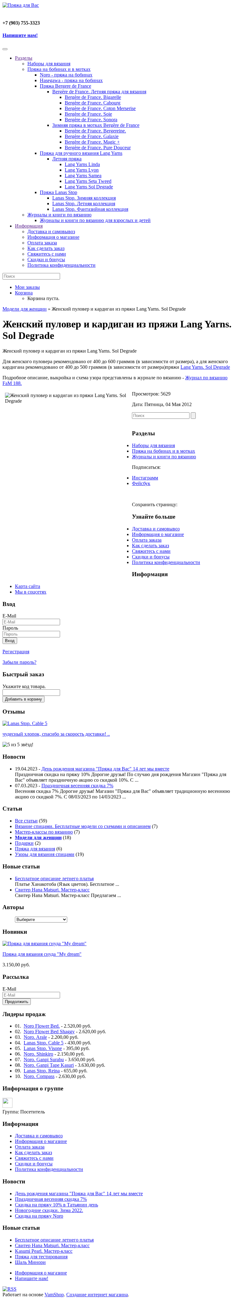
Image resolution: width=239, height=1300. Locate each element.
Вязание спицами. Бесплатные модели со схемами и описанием (83, 826)
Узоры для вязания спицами (44, 854)
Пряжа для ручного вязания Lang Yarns (81, 153)
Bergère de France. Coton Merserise (100, 108)
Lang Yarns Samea (83, 175)
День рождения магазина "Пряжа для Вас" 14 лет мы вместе (105, 768)
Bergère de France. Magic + (92, 142)
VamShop (54, 1294)
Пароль (10, 628)
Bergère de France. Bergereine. (95, 130)
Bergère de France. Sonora (91, 119)
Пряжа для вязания (35, 848)
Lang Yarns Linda (82, 164)
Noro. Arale (35, 1037)
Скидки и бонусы (46, 259)
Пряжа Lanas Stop (58, 192)
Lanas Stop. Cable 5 (43, 1042)
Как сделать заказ (45, 248)
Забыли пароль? (19, 662)
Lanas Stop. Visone (43, 1048)
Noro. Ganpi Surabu (44, 1059)
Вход (10, 640)
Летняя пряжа (67, 158)
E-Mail (9, 615)
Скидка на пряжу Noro (39, 1216)
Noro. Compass (39, 1076)
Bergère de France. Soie (88, 114)
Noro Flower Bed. (42, 1026)
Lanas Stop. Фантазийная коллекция (90, 209)
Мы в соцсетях (30, 591)
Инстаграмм (145, 477)
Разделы (23, 58)
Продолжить (16, 1001)
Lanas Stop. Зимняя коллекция (84, 198)
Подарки (24, 843)
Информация (29, 226)
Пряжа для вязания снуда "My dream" (42, 954)
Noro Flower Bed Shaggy (49, 1031)
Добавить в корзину (23, 699)
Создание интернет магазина (97, 1294)
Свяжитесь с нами (46, 254)
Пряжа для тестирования (41, 1256)
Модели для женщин (24, 309)
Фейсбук (141, 483)
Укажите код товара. (24, 686)
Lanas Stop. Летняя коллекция (83, 203)
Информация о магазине (53, 237)
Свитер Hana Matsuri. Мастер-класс (52, 889)
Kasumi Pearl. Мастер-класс (44, 1251)
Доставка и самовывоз (51, 231)
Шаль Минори (30, 1262)
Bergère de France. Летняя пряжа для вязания (99, 91)
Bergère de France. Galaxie (92, 136)
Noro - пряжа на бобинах (66, 74)
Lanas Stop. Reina (42, 1070)
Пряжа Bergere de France (65, 86)
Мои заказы (27, 287)
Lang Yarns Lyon (82, 170)
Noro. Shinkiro (38, 1054)
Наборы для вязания (48, 63)
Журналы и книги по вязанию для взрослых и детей (95, 220)
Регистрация (15, 651)
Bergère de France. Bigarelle (93, 97)
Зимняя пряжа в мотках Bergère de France (95, 125)
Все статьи (26, 820)
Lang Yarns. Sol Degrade (205, 367)
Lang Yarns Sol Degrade (89, 186)
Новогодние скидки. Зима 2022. (49, 1210)
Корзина (24, 292)
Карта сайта (27, 586)
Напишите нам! (20, 35)
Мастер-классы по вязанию (44, 832)
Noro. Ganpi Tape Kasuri (49, 1065)
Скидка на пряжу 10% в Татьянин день (56, 1204)
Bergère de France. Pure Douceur (98, 147)
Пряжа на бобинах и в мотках (59, 69)
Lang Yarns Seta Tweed (88, 181)
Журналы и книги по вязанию (59, 214)
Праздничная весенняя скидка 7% (77, 785)
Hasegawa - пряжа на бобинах (71, 80)
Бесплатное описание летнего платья (54, 878)
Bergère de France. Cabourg (92, 102)
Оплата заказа (42, 242)
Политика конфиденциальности (61, 265)
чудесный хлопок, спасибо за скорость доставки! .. (56, 734)
